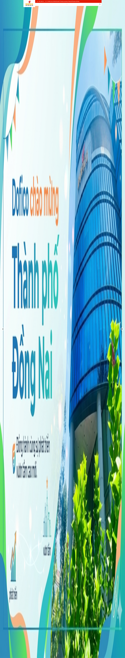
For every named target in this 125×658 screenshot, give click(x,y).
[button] (122, 329)
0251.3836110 (41, 1)
